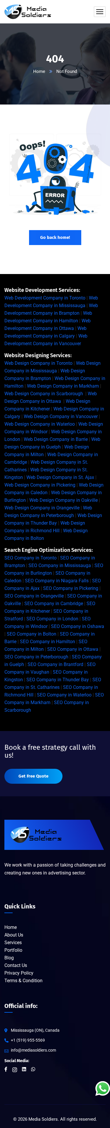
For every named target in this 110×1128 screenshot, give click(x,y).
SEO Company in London (52, 619)
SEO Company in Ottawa (72, 649)
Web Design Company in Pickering (39, 485)
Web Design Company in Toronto (38, 363)
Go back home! (55, 237)
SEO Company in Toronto (30, 558)
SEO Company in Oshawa (77, 626)
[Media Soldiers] (27, 11)
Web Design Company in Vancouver (61, 416)
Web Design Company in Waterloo (39, 424)
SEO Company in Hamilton (47, 641)
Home (39, 71)
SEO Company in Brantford (55, 664)
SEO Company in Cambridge (53, 603)
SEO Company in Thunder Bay (57, 679)
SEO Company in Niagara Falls (57, 580)
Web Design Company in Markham (63, 386)
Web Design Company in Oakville (63, 500)
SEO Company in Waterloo (64, 695)
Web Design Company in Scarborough (43, 393)
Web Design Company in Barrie (56, 439)
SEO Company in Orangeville (34, 596)
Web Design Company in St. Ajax (60, 477)
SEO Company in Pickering (70, 588)
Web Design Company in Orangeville (41, 508)
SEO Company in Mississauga (59, 565)
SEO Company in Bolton (31, 634)
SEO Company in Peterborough (36, 657)
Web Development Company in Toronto (44, 298)
